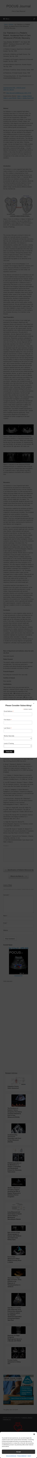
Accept (18, 1452)
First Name (8, 720)
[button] (34, 1434)
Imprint (29, 1455)
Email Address (8, 711)
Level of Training (9, 743)
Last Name (7, 728)
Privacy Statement (22, 1455)
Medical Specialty (9, 736)
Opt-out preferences (11, 1455)
